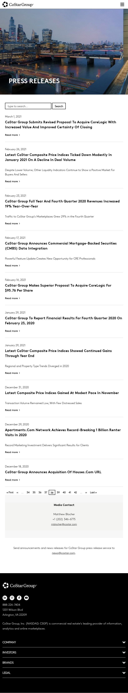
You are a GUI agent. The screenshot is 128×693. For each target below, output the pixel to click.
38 (52, 492)
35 (34, 492)
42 (75, 492)
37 (45, 492)
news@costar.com (63, 553)
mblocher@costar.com (64, 524)
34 (28, 492)
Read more (11, 134)
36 (40, 492)
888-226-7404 (11, 604)
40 (64, 492)
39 (58, 492)
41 (70, 492)
